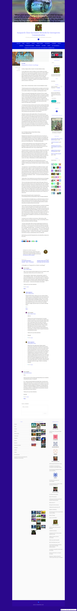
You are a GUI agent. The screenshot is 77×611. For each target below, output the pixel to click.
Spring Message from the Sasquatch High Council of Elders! (56, 512)
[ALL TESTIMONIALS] (38, 602)
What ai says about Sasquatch (56, 153)
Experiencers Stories (29, 45)
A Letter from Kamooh (54, 142)
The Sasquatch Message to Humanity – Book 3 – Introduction (28, 260)
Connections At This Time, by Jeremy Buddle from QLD (55, 534)
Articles (18, 43)
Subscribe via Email (57, 90)
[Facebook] (57, 111)
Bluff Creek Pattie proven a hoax (54, 542)
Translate (58, 87)
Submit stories (40, 43)
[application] (56, 55)
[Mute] (59, 57)
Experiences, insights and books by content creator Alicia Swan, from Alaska (56, 557)
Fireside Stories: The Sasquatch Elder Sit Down (55, 432)
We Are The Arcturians (53, 496)
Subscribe (53, 101)
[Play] (52, 57)
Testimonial (47, 43)
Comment (45, 413)
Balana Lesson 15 (52, 502)
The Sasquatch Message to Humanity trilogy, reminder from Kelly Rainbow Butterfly (55, 545)
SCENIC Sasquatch (29, 292)
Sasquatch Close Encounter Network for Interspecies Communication (39, 47)
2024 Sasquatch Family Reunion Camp (55, 463)
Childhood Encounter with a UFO (54, 507)
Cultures (44, 45)
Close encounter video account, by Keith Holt (54, 528)
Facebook (54, 43)
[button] (33, 425)
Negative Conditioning (53, 509)
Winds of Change (52, 515)
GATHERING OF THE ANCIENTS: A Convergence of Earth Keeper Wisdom (55, 467)
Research (21, 45)
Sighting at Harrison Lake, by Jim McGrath (54, 537)
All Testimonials (55, 45)
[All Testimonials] (38, 39)
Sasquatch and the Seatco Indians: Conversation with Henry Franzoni (43, 260)
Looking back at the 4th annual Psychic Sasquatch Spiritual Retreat (55, 500)
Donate (59, 43)
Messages (38, 45)
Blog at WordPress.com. (38, 604)
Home (23, 43)
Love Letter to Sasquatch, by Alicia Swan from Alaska (55, 550)
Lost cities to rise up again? (53, 494)
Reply (25, 288)
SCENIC (49, 45)
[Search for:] (56, 62)
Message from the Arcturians (54, 504)
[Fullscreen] (61, 57)
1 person (32, 337)
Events (33, 43)
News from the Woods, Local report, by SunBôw (55, 553)
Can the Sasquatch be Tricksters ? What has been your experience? (55, 484)
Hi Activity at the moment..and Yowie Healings (54, 481)
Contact (28, 43)
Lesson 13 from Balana (53, 517)
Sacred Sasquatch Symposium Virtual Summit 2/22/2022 (55, 470)
